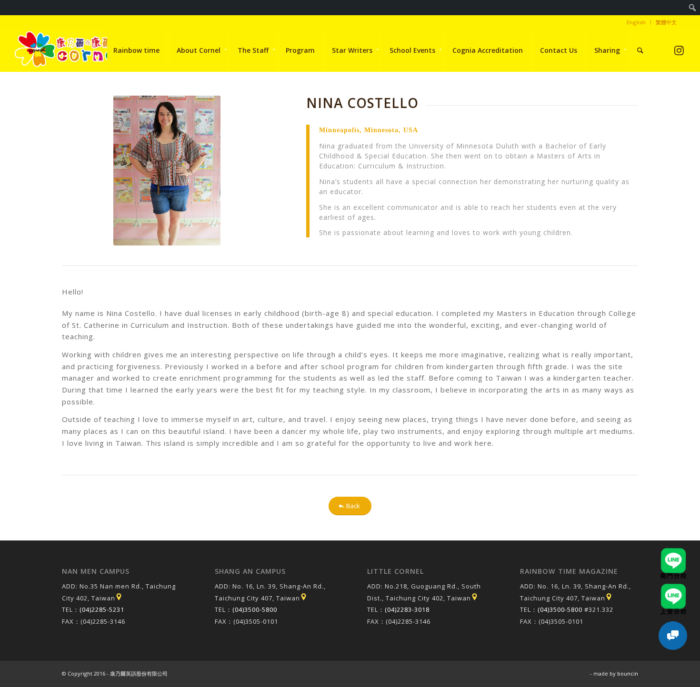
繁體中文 (666, 22)
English (636, 22)
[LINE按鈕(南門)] (673, 552)
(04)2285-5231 (102, 609)
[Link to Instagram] (679, 50)
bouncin (627, 673)
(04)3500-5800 (254, 609)
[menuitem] (692, 7)
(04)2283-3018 (407, 609)
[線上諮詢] (673, 635)
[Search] (640, 50)
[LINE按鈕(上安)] (673, 588)
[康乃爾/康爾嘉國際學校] (68, 50)
